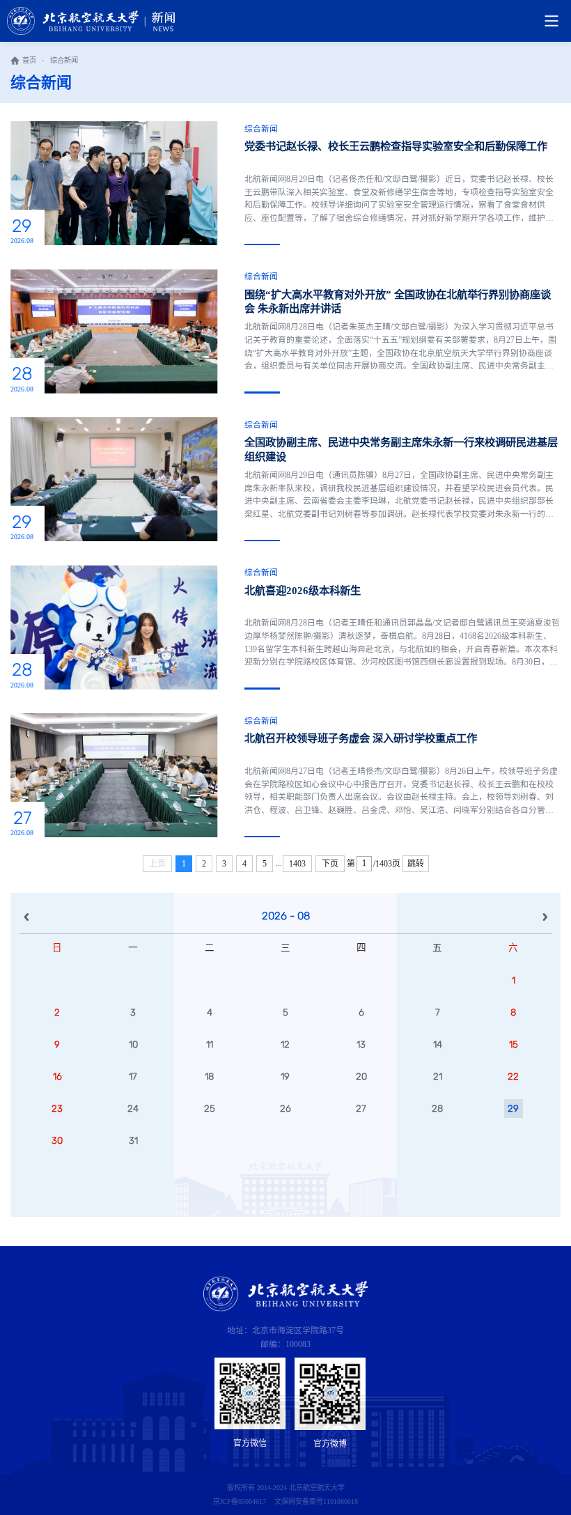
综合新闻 (64, 60)
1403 (297, 864)
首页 (29, 60)
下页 (330, 864)
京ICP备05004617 (239, 1501)
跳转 (415, 864)
